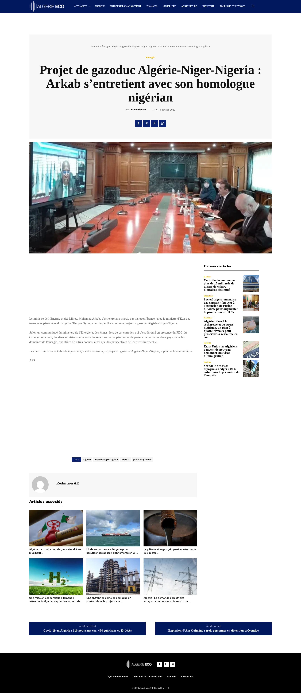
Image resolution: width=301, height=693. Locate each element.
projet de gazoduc (142, 459)
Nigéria (125, 459)
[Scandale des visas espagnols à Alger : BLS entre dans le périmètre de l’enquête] (251, 368)
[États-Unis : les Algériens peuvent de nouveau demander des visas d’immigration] (251, 349)
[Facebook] (138, 123)
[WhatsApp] (162, 123)
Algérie (87, 459)
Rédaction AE (139, 109)
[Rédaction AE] (42, 484)
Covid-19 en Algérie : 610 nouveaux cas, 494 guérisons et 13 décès (87, 630)
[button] (252, 6)
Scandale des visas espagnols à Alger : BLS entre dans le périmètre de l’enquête (221, 370)
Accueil (95, 46)
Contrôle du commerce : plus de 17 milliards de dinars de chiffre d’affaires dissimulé (220, 285)
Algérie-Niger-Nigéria (106, 459)
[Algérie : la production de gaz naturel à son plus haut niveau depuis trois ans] (56, 528)
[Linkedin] (166, 664)
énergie (106, 46)
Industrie (208, 296)
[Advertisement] (120, 22)
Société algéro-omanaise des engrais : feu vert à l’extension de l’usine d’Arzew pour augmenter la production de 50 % (221, 306)
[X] (146, 123)
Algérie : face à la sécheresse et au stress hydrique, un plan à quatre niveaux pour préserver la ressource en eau (221, 329)
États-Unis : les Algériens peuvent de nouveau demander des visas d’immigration (221, 351)
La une (207, 276)
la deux (207, 343)
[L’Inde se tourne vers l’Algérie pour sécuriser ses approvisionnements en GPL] (113, 528)
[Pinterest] (154, 123)
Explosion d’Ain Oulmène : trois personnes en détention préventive (213, 630)
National (208, 317)
